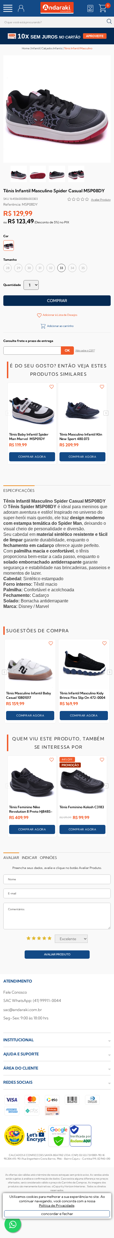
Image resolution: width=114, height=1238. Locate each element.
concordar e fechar (57, 1213)
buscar (109, 21)
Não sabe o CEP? (85, 350)
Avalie (101, 200)
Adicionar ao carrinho (60, 326)
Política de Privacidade (56, 1205)
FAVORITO (52, 387)
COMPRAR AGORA (32, 457)
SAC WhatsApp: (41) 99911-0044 (32, 1000)
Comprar (57, 300)
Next (106, 413)
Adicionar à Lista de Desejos (60, 315)
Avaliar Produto (57, 954)
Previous (7, 413)
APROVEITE (94, 36)
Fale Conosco (15, 992)
